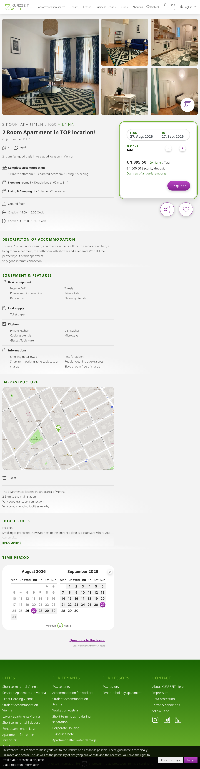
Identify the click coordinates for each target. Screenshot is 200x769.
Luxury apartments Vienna (21, 716)
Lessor (87, 7)
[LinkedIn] (178, 719)
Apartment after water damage (74, 740)
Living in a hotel (63, 734)
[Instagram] (155, 719)
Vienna (66, 124)
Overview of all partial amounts (146, 173)
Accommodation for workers (72, 693)
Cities (124, 7)
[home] (16, 7)
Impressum (160, 693)
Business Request (106, 7)
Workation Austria (65, 710)
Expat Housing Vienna (18, 699)
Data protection (163, 699)
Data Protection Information (20, 765)
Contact (161, 678)
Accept (191, 760)
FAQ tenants (61, 686)
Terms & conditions (166, 705)
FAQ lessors (110, 686)
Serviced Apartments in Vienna (24, 693)
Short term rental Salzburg (21, 722)
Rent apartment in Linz (18, 728)
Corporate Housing (66, 728)
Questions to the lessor (87, 640)
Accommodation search (51, 7)
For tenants (66, 678)
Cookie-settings (170, 760)
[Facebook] (166, 719)
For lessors (115, 678)
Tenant (74, 7)
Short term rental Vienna (20, 686)
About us (138, 7)
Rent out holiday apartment (122, 693)
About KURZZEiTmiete (168, 686)
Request (178, 185)
